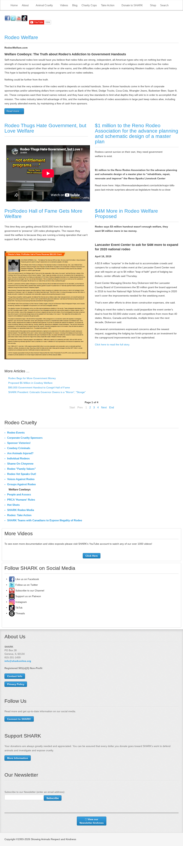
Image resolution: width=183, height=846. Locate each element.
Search (164, 5)
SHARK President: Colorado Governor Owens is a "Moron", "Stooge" (47, 392)
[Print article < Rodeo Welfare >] (178, 48)
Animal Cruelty (44, 5)
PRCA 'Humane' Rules (21, 499)
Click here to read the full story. (112, 344)
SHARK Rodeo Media (20, 509)
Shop (153, 5)
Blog (74, 5)
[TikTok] (12, 607)
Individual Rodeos (18, 458)
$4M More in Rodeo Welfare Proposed (126, 213)
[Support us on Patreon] (12, 596)
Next (104, 407)
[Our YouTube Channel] (12, 590)
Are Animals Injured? (20, 453)
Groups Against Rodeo (21, 484)
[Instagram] (12, 601)
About (25, 5)
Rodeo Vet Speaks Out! (21, 473)
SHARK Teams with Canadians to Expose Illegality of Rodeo (44, 520)
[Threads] (12, 613)
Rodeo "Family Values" (21, 468)
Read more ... (14, 111)
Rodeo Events (16, 432)
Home (14, 5)
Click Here (91, 555)
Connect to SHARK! (19, 719)
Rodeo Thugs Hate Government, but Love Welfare (45, 128)
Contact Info (14, 676)
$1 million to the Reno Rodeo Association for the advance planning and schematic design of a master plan (136, 133)
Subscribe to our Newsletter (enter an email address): (34, 792)
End (111, 407)
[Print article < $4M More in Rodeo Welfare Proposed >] (178, 227)
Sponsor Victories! (19, 442)
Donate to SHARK (132, 5)
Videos (64, 5)
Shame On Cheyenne (20, 463)
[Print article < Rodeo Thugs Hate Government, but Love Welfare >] (87, 141)
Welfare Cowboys (20, 489)
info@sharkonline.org (17, 661)
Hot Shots (13, 504)
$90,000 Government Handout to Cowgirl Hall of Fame (39, 387)
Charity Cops (89, 5)
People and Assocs (19, 494)
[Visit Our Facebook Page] (12, 578)
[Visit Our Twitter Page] (12, 584)
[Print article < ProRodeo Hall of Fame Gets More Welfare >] (87, 227)
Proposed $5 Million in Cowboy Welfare (30, 382)
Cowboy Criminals (18, 448)
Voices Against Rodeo (20, 479)
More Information (17, 758)
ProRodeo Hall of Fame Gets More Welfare (43, 213)
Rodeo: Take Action (19, 515)
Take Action (107, 5)
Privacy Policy (15, 684)
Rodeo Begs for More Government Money (32, 378)
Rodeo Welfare (21, 37)
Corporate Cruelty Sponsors (25, 437)
